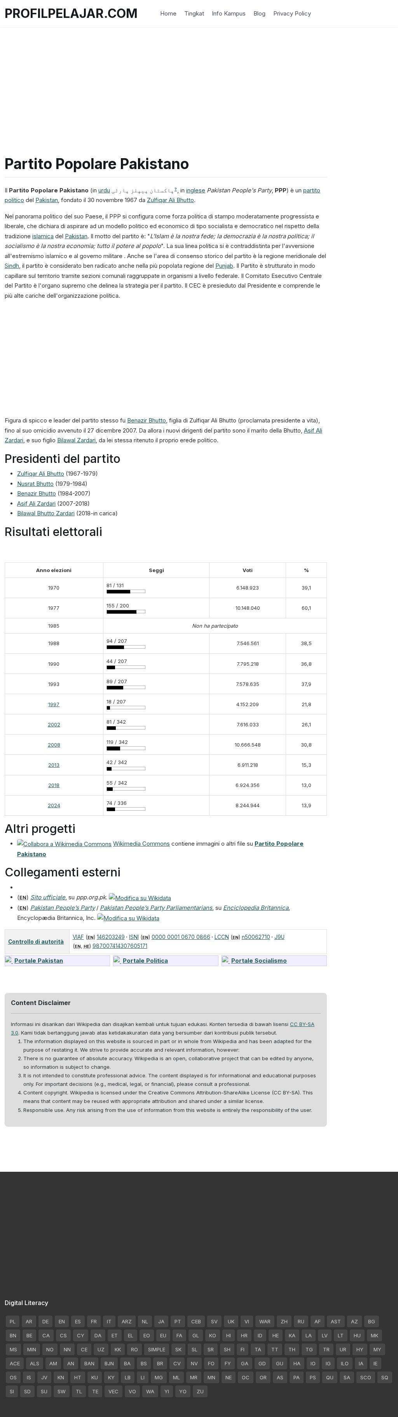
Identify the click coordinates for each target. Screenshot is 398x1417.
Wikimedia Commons (141, 843)
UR (343, 1349)
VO (132, 1391)
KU (94, 1377)
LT (341, 1335)
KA (292, 1335)
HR (244, 1335)
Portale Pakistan (38, 960)
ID (260, 1335)
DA (97, 1335)
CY (80, 1335)
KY (111, 1377)
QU (329, 1377)
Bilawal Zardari (76, 440)
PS (313, 1377)
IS (29, 1377)
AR (29, 1321)
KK (118, 1349)
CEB (196, 1321)
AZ (354, 1321)
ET (115, 1335)
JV (44, 1377)
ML (176, 1377)
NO (50, 1349)
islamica (43, 236)
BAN (89, 1363)
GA (244, 1363)
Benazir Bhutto (146, 420)
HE (275, 1335)
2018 (53, 785)
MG (159, 1377)
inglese (195, 190)
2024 (54, 805)
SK (178, 1349)
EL (130, 1335)
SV (214, 1321)
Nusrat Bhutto (35, 483)
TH (291, 1349)
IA (361, 1363)
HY (359, 1349)
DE (45, 1321)
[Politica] (117, 960)
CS (63, 1335)
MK (374, 1335)
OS (13, 1377)
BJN (109, 1363)
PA (296, 1377)
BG (371, 1321)
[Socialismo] (226, 960)
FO (211, 1363)
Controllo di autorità (36, 942)
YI (166, 1391)
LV (325, 1335)
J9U (279, 937)
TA (258, 1349)
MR (193, 1377)
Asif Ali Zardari (36, 503)
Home (168, 13)
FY (228, 1363)
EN (62, 1321)
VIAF (78, 937)
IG (328, 1363)
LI (143, 1377)
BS (144, 1363)
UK (231, 1321)
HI (228, 1335)
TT (274, 1349)
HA (296, 1363)
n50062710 (256, 937)
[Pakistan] (9, 960)
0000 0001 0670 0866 (181, 937)
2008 (54, 745)
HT (77, 1377)
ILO (345, 1363)
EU (163, 1335)
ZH (284, 1321)
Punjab (224, 265)
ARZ (127, 1321)
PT (178, 1321)
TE (95, 1391)
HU (357, 1335)
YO (183, 1391)
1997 (53, 704)
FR (94, 1321)
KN (61, 1377)
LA (308, 1335)
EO (146, 1335)
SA (347, 1377)
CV (177, 1363)
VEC (113, 1391)
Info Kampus (229, 13)
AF (317, 1321)
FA (179, 1335)
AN (70, 1363)
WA (150, 1391)
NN (67, 1349)
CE (84, 1349)
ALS (34, 1363)
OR (263, 1377)
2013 (53, 765)
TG (309, 1349)
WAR (265, 1321)
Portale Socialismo (259, 960)
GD (262, 1363)
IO (313, 1363)
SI (12, 1391)
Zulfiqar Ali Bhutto (170, 200)
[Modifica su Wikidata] (140, 897)
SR (211, 1349)
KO (212, 1335)
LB (128, 1377)
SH (227, 1349)
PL (13, 1321)
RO (134, 1349)
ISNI (134, 937)
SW (62, 1391)
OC (246, 1377)
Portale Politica (145, 960)
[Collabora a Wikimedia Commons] (64, 843)
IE (375, 1363)
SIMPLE (156, 1349)
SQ (384, 1377)
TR (326, 1349)
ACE (15, 1363)
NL (145, 1321)
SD (27, 1391)
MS (13, 1349)
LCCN (222, 937)
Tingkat (194, 13)
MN (211, 1377)
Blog (259, 13)
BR (160, 1363)
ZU (200, 1391)
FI (242, 1349)
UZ (101, 1349)
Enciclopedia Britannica (255, 907)
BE (29, 1335)
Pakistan (46, 200)
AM (53, 1363)
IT (109, 1321)
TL (79, 1391)
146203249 (111, 937)
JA (161, 1321)
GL (195, 1335)
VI (246, 1321)
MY (377, 1349)
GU (279, 1363)
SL (194, 1349)
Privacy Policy (292, 13)
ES (78, 1321)
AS (280, 1377)
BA (127, 1363)
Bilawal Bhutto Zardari (46, 513)
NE (228, 1377)
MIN (31, 1349)
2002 (54, 724)
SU (44, 1391)
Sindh (12, 265)
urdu (104, 190)
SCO (365, 1377)
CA (46, 1335)
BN (13, 1335)
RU (301, 1321)
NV (194, 1363)
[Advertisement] (199, 81)
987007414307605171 (120, 946)
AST (336, 1321)
